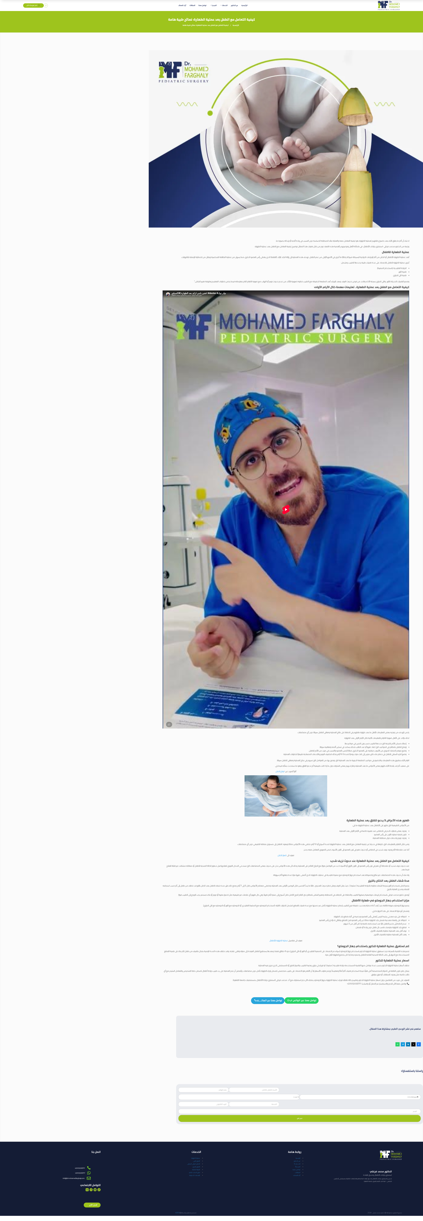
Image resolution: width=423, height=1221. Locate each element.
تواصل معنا (202, 5)
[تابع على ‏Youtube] (95, 1189)
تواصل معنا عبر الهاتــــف (268, 1001)
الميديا (214, 5)
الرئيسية (244, 5)
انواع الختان (280, 771)
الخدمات (224, 5)
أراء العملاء (182, 5)
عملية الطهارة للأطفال (278, 940)
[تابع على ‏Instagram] (87, 1189)
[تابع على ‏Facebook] (91, 1189)
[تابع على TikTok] (99, 1189)
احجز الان (93, 1205)
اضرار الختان (282, 855)
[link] (419, 1044)
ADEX (177, 1213)
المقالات (192, 5)
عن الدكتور (234, 5)
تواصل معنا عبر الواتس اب (301, 1000)
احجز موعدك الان (32, 5)
